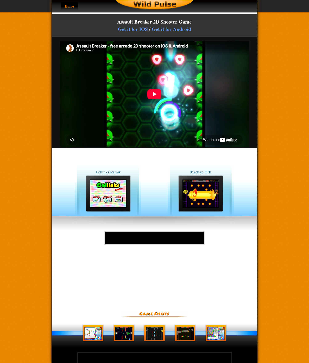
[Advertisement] (154, 238)
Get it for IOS (133, 29)
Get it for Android (171, 29)
